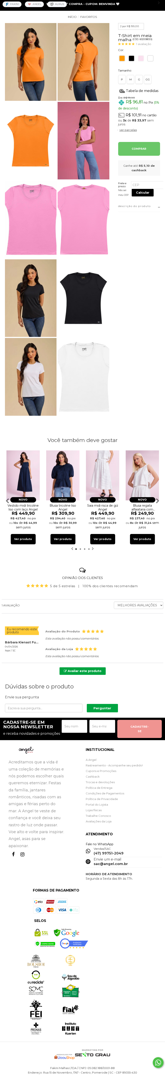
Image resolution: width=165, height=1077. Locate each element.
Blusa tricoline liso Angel (63, 507)
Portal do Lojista (97, 804)
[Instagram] (21, 858)
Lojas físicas (94, 810)
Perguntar (102, 708)
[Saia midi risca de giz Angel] (102, 475)
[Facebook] (12, 858)
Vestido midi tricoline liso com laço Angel (23, 507)
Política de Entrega (99, 787)
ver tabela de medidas (139, 90)
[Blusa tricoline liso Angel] (62, 475)
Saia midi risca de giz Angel (102, 507)
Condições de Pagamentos (105, 793)
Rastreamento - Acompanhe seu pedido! (114, 765)
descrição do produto (134, 206)
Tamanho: (125, 70)
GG (147, 79)
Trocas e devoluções (100, 782)
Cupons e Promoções (101, 771)
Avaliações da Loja (99, 821)
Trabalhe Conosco (98, 815)
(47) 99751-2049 (109, 853)
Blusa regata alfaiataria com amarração (142, 507)
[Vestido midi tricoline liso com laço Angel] (23, 475)
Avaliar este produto (84, 671)
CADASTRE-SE (139, 729)
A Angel (91, 759)
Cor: (121, 50)
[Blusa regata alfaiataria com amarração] (142, 475)
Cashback (93, 776)
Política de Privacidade (102, 799)
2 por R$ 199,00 (129, 26)
